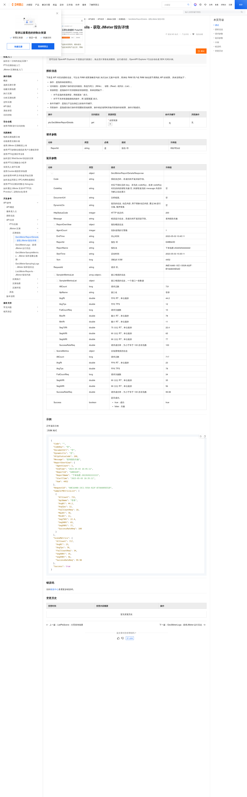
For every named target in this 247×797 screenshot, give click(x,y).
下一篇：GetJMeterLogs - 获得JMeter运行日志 (180, 624)
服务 (84, 4)
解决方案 (46, 4)
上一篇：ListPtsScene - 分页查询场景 (66, 624)
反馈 (131, 638)
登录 (241, 4)
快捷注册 (18, 46)
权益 (55, 4)
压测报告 (122, 19)
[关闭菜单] (4, 4)
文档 (210, 4)
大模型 (29, 4)
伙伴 (77, 4)
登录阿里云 (43, 46)
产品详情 (185, 34)
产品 (37, 4)
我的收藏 (199, 34)
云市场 (70, 4)
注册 (230, 4)
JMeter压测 (111, 19)
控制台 (223, 4)
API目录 (101, 19)
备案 (216, 4)
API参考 (91, 19)
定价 (62, 4)
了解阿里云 (94, 4)
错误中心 (54, 589)
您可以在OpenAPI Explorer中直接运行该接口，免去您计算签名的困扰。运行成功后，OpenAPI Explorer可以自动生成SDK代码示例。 (112, 59)
